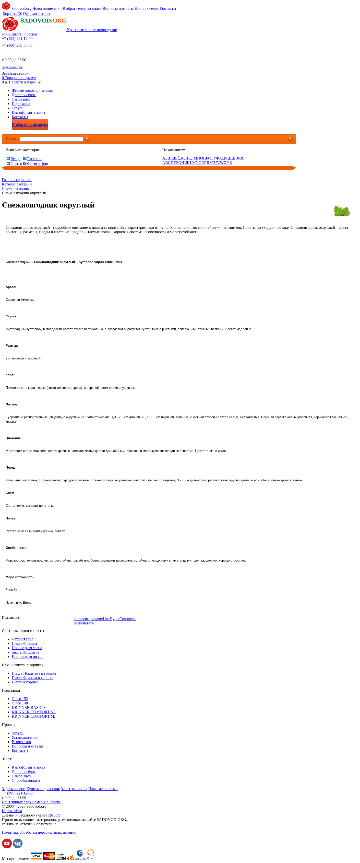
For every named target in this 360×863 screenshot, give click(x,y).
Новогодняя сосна (27, 648)
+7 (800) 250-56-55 (17, 45)
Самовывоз (21, 99)
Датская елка (22, 639)
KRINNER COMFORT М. (33, 716)
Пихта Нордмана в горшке (34, 673)
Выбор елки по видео (30, 125)
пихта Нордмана (25, 652)
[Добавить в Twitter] (47, 618)
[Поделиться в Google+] (55, 618)
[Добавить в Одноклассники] (40, 618)
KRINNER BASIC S (29, 707)
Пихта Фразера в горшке (32, 678)
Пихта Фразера (24, 643)
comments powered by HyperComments (105, 619)
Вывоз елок (21, 742)
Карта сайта (12, 811)
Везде (15, 159)
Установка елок (24, 737)
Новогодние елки (47, 8)
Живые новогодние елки (32, 90)
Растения (34, 159)
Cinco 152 (20, 699)
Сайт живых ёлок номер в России (31, 802)
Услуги (18, 108)
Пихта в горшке (25, 682)
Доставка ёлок (24, 95)
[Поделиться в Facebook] (25, 618)
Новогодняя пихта (27, 657)
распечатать (84, 623)
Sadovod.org (21, 8)
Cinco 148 (20, 703)
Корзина (12, 14)
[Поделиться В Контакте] (33, 618)
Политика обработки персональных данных (39, 832)
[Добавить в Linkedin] (62, 618)
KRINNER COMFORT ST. (34, 712)
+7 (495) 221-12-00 (17, 38)
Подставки (21, 104)
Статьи (16, 163)
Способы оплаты (26, 780)
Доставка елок (147, 8)
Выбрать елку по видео (82, 8)
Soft (54, 815)
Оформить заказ (36, 14)
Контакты (168, 8)
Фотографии (37, 163)
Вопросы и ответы (118, 8)
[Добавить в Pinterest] (69, 618)
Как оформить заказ (28, 112)
